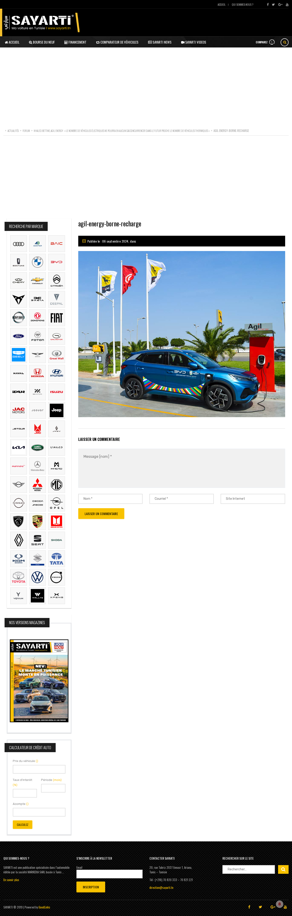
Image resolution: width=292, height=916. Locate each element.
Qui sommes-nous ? (242, 4)
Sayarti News (162, 41)
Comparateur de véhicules (119, 41)
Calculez (22, 825)
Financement (77, 41)
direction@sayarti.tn (161, 887)
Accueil (221, 4)
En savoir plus (11, 879)
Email (79, 867)
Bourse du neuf (43, 41)
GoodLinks (44, 907)
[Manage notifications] (279, 904)
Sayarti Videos (195, 41)
